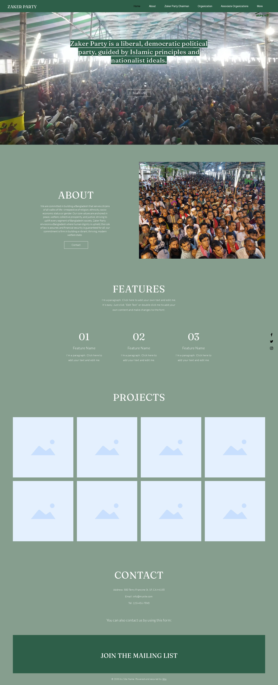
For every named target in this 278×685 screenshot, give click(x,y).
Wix (164, 679)
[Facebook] (271, 335)
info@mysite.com (143, 596)
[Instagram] (271, 348)
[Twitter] (271, 341)
